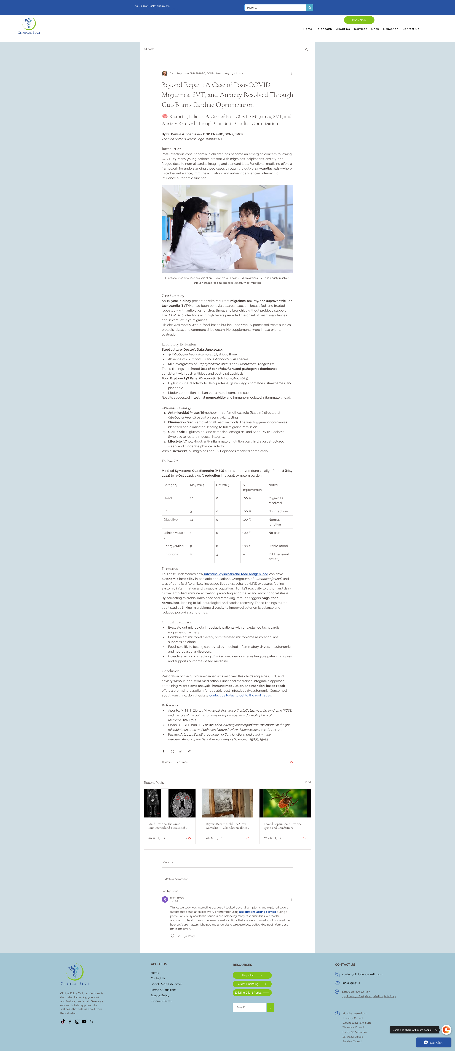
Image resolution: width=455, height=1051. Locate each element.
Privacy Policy (160, 995)
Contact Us (158, 978)
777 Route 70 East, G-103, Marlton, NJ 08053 (369, 996)
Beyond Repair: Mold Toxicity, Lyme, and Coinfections (283, 826)
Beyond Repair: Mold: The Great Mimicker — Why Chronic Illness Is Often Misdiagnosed (227, 826)
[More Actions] (291, 899)
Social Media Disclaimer (166, 984)
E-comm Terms (161, 1001)
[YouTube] (84, 1021)
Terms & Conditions (163, 989)
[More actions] (291, 73)
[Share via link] (189, 751)
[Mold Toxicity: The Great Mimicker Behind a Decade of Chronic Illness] (170, 803)
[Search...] (309, 7)
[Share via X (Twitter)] (172, 751)
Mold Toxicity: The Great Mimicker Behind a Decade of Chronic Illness (166, 826)
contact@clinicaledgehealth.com (362, 974)
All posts (149, 49)
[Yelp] (91, 1021)
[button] (306, 49)
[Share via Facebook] (163, 751)
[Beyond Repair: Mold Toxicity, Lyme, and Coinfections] (285, 803)
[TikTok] (63, 1021)
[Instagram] (77, 1021)
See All (307, 782)
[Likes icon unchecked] (172, 936)
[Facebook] (70, 1021)
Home (155, 972)
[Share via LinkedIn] (181, 751)
